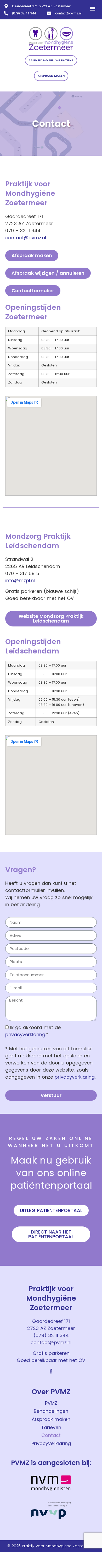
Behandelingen (51, 1411)
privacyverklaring (25, 1034)
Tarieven (51, 1427)
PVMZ (51, 1403)
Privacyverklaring (51, 1443)
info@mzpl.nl (20, 580)
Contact (51, 1435)
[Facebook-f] (51, 1371)
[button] (92, 8)
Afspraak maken (51, 1419)
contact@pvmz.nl (25, 237)
